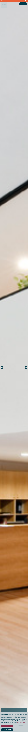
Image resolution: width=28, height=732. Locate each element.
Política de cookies (21, 722)
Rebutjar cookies (7, 729)
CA (25, 0)
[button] (2, 367)
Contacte (4, 0)
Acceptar (7, 725)
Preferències (21, 725)
